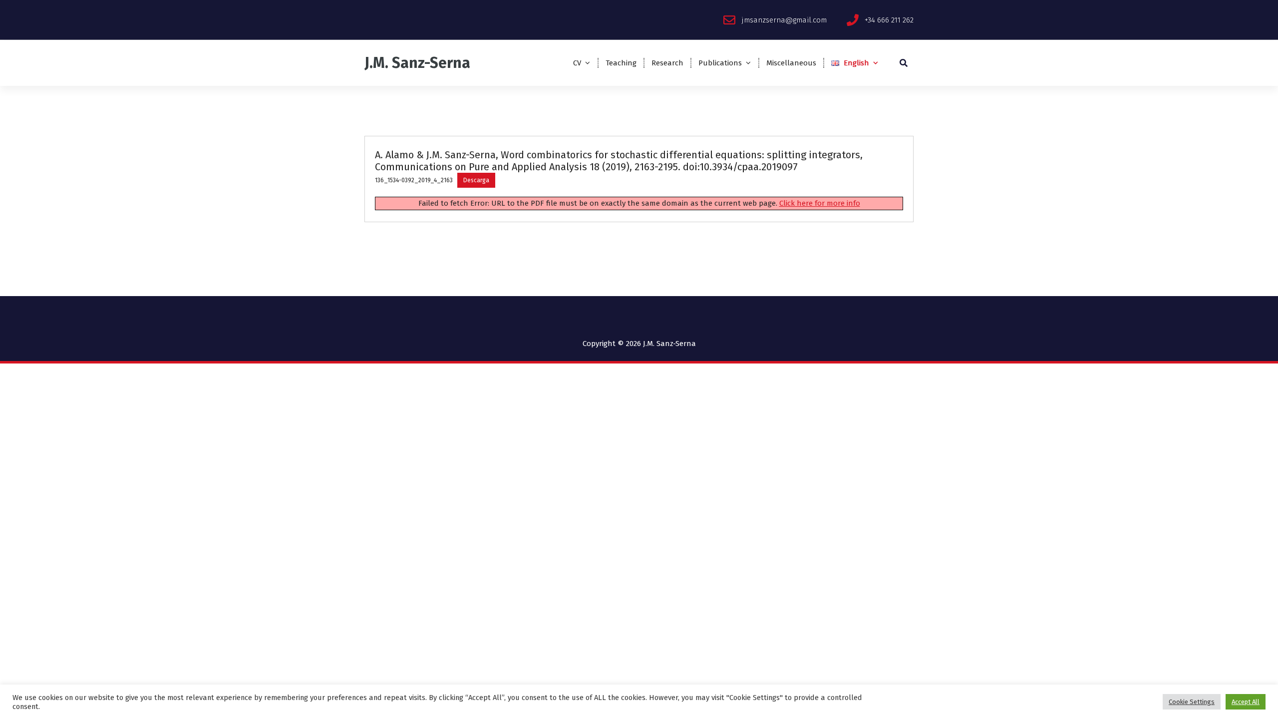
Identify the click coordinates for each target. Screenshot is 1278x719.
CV (577, 62)
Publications (720, 62)
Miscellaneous (791, 62)
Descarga (476, 180)
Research (667, 62)
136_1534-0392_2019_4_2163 (414, 180)
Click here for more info (819, 203)
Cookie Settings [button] (1192, 702)
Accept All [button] (1246, 702)
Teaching (621, 62)
